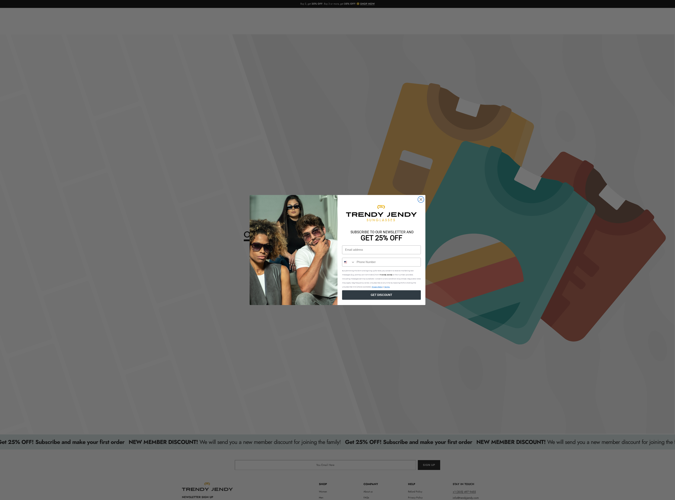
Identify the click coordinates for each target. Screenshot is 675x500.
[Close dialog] (421, 199)
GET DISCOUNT (381, 294)
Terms (387, 287)
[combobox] (348, 262)
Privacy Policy (377, 287)
